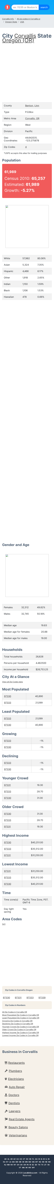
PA (28, 1165)
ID (44, 1159)
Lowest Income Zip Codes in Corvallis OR (20, 1035)
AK (5, 1159)
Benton (29, 105)
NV (12, 1165)
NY (15, 1165)
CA (17, 1159)
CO (21, 1159)
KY (7, 1162)
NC (40, 1162)
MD (17, 1162)
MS (33, 1162)
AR (11, 1159)
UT (45, 1165)
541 (3, 924)
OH (18, 1165)
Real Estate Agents (22, 1119)
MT (36, 1162)
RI (30, 1165)
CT (24, 1159)
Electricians (16, 1079)
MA (13, 1162)
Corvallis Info (8, 19)
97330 (7, 696)
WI (26, 1168)
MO (30, 1162)
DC (27, 1159)
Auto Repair (17, 1087)
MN (26, 1162)
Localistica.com (30, 1173)
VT (20, 1168)
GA (36, 1159)
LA (10, 1162)
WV (29, 1168)
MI (23, 1162)
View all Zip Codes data (12, 682)
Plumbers (15, 1071)
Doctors (13, 1095)
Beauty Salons (18, 1127)
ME (20, 1162)
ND (43, 1162)
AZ (14, 1159)
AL (8, 1159)
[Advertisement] (27, 70)
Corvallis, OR (32, 118)
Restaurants (16, 1062)
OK (21, 1165)
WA (23, 1168)
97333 (7, 702)
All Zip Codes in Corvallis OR (14, 1012)
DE (30, 1159)
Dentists (14, 1103)
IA (41, 1159)
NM (8, 1165)
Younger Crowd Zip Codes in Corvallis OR (20, 1027)
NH (49, 1162)
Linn (36, 105)
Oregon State (11, 22)
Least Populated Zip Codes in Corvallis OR (20, 1018)
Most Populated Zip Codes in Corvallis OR (20, 1015)
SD (36, 1165)
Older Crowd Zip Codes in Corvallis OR (19, 1029)
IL (46, 1159)
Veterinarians (18, 1135)
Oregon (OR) (18, 40)
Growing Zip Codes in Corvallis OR (17, 1021)
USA (22, 22)
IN (48, 1159)
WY (33, 1168)
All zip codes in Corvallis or (28, 19)
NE (46, 1162)
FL (33, 1159)
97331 (7, 785)
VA (48, 1165)
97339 (42, 997)
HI (39, 1159)
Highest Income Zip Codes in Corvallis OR (20, 1032)
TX (42, 1165)
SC (33, 1165)
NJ (5, 1165)
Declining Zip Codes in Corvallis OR (17, 1024)
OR (24, 1165)
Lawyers (14, 1111)
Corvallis (25, 36)
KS (4, 1162)
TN (39, 1165)
